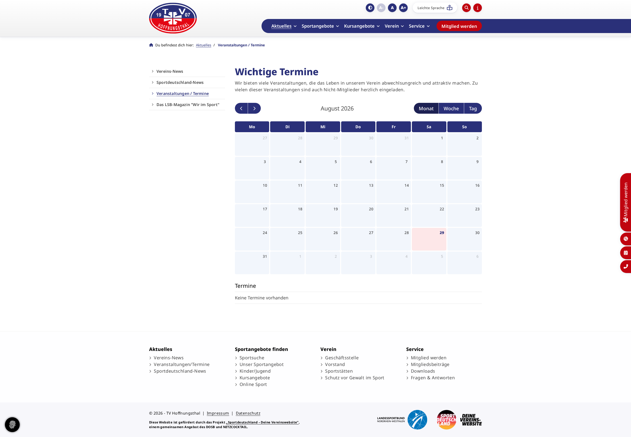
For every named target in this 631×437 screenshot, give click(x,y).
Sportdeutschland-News (180, 82)
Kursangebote (359, 26)
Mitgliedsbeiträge (430, 364)
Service (417, 26)
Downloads (423, 371)
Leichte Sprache (431, 7)
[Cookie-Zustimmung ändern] (12, 424)
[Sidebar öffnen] (477, 7)
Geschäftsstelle (342, 358)
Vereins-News (170, 71)
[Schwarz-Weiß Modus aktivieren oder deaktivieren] (370, 7)
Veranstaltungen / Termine (183, 93)
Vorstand (335, 364)
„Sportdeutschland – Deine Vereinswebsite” (262, 422)
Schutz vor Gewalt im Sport (354, 378)
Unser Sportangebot (262, 364)
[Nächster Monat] (254, 108)
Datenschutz (248, 413)
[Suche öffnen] (466, 7)
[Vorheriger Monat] (241, 108)
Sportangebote (318, 26)
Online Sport (253, 384)
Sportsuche (252, 358)
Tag (473, 108)
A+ (403, 7)
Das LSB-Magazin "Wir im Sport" (188, 104)
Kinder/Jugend (255, 371)
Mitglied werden (459, 26)
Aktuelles (281, 26)
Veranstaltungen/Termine (182, 364)
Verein (392, 26)
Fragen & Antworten (433, 378)
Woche (451, 108)
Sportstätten (339, 371)
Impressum (218, 413)
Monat (426, 108)
